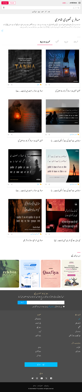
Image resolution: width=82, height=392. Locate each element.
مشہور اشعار (37, 234)
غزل (66, 42)
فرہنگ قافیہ (77, 323)
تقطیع (79, 327)
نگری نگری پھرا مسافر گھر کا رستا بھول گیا (67, 90)
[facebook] (51, 378)
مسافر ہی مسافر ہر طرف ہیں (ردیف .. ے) (29, 90)
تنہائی (38, 84)
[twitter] (46, 378)
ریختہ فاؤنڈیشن (38, 319)
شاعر (49, 12)
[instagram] (37, 378)
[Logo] (73, 3)
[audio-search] (3, 7)
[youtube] (41, 378)
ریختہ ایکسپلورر (38, 335)
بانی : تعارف (38, 323)
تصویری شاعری (45, 42)
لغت (42, 12)
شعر (76, 42)
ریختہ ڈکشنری (38, 351)
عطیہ (79, 319)
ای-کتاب (34, 12)
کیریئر (40, 331)
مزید (2, 30)
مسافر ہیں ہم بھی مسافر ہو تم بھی (33, 240)
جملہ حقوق (34, 385)
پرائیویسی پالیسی (51, 306)
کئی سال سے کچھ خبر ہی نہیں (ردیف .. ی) (67, 240)
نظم (57, 42)
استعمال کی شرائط (40, 385)
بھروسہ (75, 134)
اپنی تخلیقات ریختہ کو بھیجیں (74, 335)
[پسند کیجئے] (46, 85)
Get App (5, 3)
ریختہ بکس (39, 355)
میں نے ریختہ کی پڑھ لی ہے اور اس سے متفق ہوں (47, 306)
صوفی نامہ (78, 347)
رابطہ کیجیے (39, 327)
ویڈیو (39, 12)
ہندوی (39, 347)
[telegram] (32, 378)
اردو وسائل (77, 331)
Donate (12, 3)
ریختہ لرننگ (77, 351)
